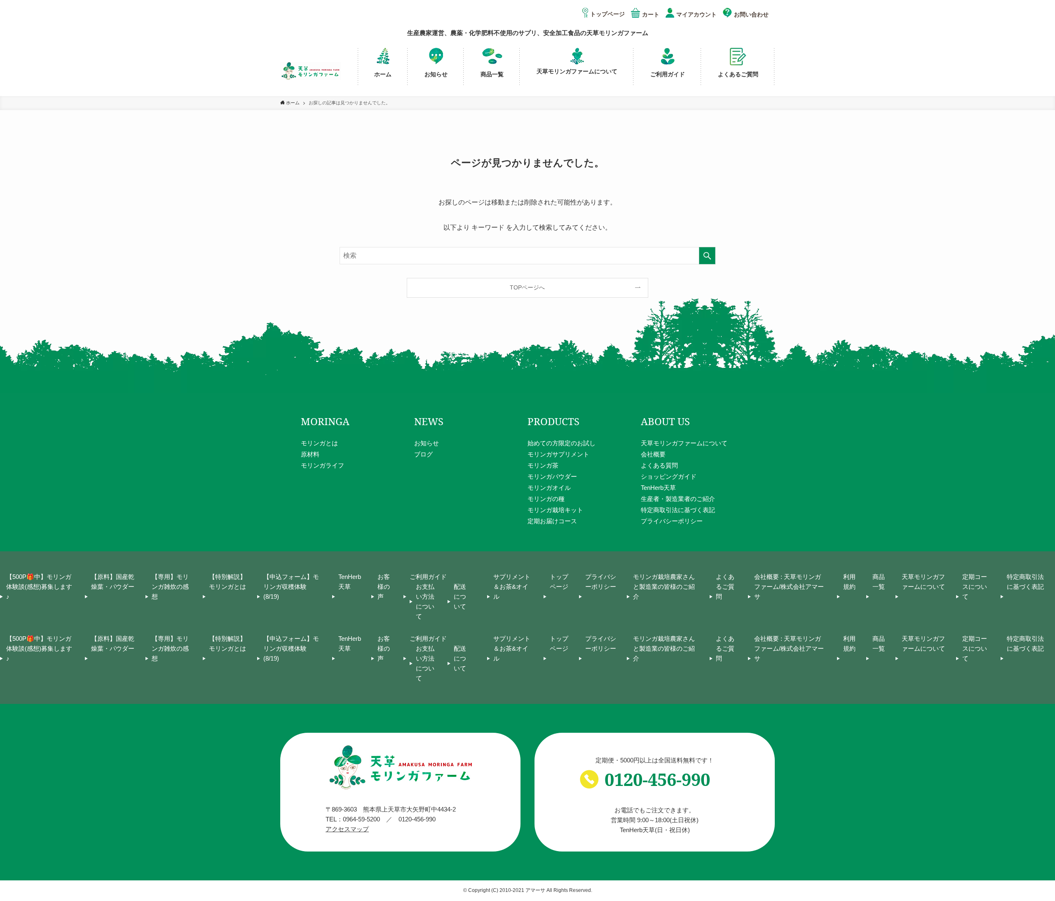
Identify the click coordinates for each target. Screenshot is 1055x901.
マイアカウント (696, 14)
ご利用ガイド (428, 576)
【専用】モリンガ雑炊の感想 (170, 586)
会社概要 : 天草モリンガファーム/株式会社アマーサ (789, 586)
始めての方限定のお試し (561, 443)
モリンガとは (319, 443)
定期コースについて (974, 586)
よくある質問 (659, 465)
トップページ (607, 14)
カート (650, 14)
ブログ (423, 454)
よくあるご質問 (725, 586)
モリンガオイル (549, 487)
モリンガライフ (322, 465)
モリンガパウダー (552, 476)
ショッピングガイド (668, 476)
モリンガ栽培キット (555, 509)
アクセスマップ (347, 829)
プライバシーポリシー (672, 521)
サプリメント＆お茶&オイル (511, 586)
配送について (460, 596)
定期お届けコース (552, 521)
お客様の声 (383, 586)
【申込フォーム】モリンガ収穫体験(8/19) (291, 586)
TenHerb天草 (658, 487)
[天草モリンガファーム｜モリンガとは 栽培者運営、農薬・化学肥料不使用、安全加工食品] (310, 70)
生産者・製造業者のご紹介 (678, 498)
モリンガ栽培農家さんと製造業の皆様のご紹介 (664, 586)
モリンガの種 (546, 498)
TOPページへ (527, 287)
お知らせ (426, 443)
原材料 (310, 454)
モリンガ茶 (543, 465)
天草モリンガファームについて (684, 443)
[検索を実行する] (707, 255)
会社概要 (653, 454)
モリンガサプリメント (558, 454)
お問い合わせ (751, 14)
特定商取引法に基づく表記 (678, 509)
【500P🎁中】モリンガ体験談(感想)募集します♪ (39, 586)
